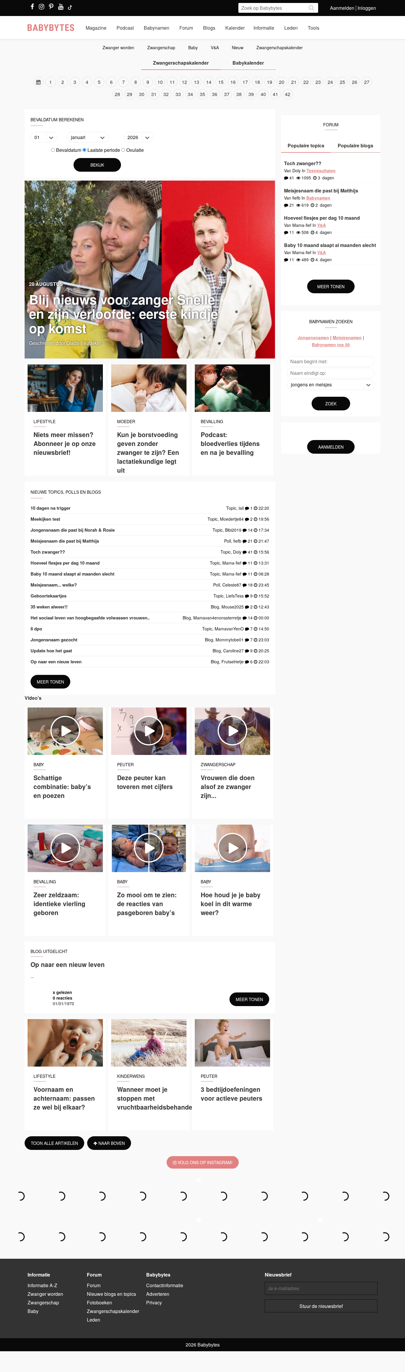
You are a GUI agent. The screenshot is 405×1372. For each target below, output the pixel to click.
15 (221, 82)
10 (160, 82)
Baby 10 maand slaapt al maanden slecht (72, 574)
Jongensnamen (313, 337)
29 (129, 94)
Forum (186, 27)
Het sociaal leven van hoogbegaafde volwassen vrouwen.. (90, 617)
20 (281, 82)
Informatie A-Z (42, 1285)
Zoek (331, 404)
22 (306, 82)
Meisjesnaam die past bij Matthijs (65, 541)
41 (275, 94)
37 (226, 94)
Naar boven (111, 1143)
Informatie (263, 27)
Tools (313, 27)
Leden (291, 27)
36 (214, 94)
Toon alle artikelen (54, 1143)
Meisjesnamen (347, 337)
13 (196, 82)
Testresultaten (321, 170)
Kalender (235, 27)
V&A (215, 47)
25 (342, 82)
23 (318, 82)
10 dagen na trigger (51, 508)
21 (293, 82)
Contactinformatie (164, 1285)
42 (287, 94)
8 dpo (36, 628)
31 (154, 94)
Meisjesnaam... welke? (54, 584)
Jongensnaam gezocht (54, 639)
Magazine (96, 27)
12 (184, 82)
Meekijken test (45, 519)
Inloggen (367, 7)
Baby (193, 47)
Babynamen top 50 (331, 345)
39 (251, 94)
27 (366, 82)
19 (269, 82)
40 (263, 94)
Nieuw (237, 47)
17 (245, 82)
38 (239, 94)
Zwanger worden (118, 47)
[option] (202, 88)
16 (233, 82)
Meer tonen (50, 682)
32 (166, 94)
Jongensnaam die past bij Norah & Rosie (73, 530)
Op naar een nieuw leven (56, 661)
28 (117, 94)
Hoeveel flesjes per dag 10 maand (65, 563)
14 (208, 82)
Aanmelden (342, 7)
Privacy (154, 1302)
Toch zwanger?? (48, 552)
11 (172, 82)
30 (141, 94)
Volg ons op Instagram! (204, 1162)
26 (354, 82)
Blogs (209, 27)
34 (190, 94)
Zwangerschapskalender (279, 47)
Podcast (125, 27)
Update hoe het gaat (51, 650)
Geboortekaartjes (48, 595)
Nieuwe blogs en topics (111, 1293)
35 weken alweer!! (49, 606)
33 (178, 94)
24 (330, 82)
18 (257, 82)
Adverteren (157, 1293)
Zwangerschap (161, 47)
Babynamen (156, 27)
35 (202, 94)
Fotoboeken (99, 1302)
